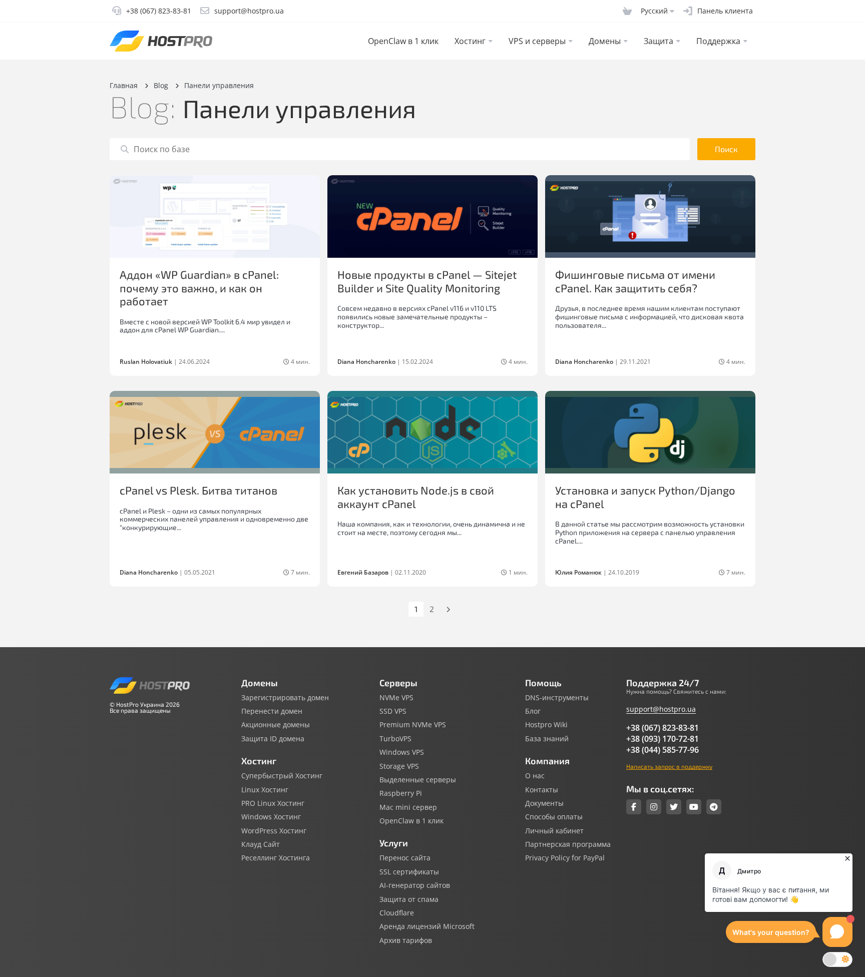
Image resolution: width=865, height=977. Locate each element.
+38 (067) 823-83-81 (662, 727)
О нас (535, 775)
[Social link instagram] (653, 806)
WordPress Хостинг (273, 830)
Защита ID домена (272, 738)
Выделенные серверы (417, 779)
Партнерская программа (568, 844)
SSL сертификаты (409, 871)
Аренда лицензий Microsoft (427, 926)
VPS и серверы (537, 41)
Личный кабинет (554, 830)
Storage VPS (399, 766)
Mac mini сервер (408, 807)
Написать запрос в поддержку (669, 766)
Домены (605, 41)
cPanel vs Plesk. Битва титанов (198, 490)
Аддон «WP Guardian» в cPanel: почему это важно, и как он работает (199, 287)
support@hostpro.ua (661, 709)
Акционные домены (275, 724)
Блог (533, 711)
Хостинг (470, 41)
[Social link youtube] (693, 806)
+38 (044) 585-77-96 (662, 749)
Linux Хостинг (264, 789)
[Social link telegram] (713, 806)
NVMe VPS (396, 697)
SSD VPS (392, 711)
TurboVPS (395, 738)
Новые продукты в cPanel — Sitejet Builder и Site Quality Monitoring (427, 281)
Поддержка (718, 41)
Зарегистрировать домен (285, 697)
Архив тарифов (405, 940)
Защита (658, 41)
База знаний (547, 738)
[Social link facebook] (633, 806)
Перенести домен (271, 711)
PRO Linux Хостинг (272, 803)
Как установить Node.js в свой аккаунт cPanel (415, 496)
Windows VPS (401, 752)
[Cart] (627, 11)
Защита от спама (409, 899)
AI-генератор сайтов (414, 885)
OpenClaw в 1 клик (403, 41)
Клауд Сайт (260, 844)
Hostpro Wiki (546, 724)
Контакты (541, 789)
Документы (544, 803)
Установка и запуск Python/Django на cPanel (645, 496)
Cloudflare (396, 912)
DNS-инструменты (557, 697)
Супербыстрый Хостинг (281, 775)
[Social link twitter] (673, 806)
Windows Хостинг (271, 816)
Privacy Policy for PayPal (565, 857)
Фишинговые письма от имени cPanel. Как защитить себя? (635, 281)
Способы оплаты (554, 816)
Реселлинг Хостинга (275, 857)
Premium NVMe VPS (412, 724)
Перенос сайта (404, 857)
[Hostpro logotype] (161, 41)
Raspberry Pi (400, 793)
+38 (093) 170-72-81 (662, 738)
